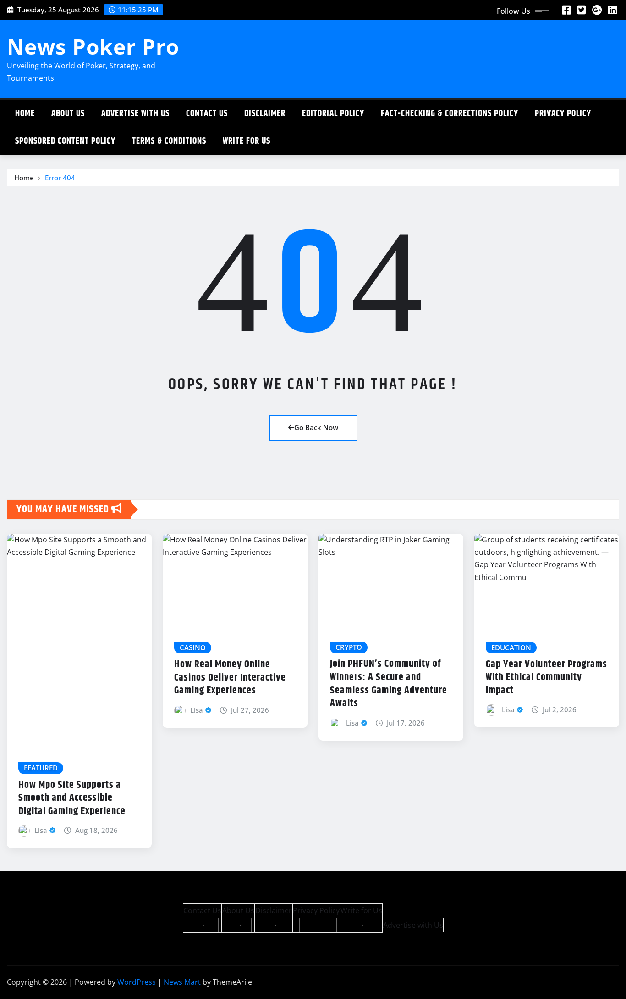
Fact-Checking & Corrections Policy (449, 113)
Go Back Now (316, 427)
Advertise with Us (135, 113)
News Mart (182, 982)
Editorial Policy (333, 113)
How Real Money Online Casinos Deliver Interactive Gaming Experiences (230, 677)
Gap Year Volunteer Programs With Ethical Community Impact (546, 677)
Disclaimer (265, 113)
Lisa (40, 830)
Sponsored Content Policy (65, 141)
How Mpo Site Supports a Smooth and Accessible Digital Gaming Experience (72, 798)
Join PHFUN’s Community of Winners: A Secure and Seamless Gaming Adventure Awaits (388, 683)
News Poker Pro (93, 46)
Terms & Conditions (169, 141)
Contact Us (207, 113)
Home (25, 113)
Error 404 (60, 177)
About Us (68, 113)
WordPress (136, 982)
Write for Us (246, 141)
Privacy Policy (563, 113)
